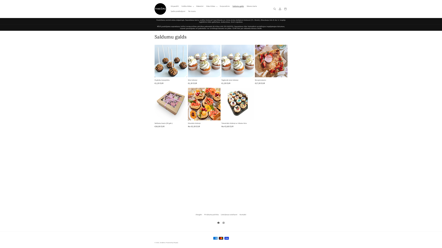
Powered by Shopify (172, 243)
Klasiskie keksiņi (194, 123)
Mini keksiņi (192, 80)
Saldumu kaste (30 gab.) (164, 123)
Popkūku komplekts (162, 80)
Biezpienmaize (260, 80)
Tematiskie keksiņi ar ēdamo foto (234, 123)
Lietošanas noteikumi (229, 214)
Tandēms (162, 243)
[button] (187, 6)
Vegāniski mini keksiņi (229, 80)
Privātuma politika (211, 214)
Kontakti (243, 214)
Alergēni (199, 214)
